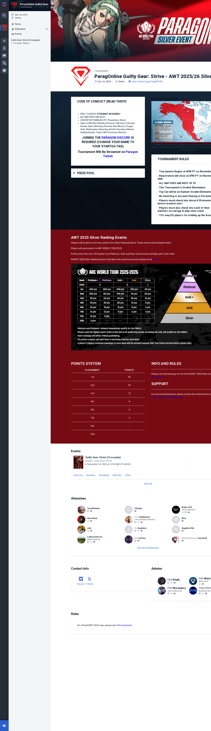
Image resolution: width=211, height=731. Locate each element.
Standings (104, 475)
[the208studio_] (91, 511)
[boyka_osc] (189, 512)
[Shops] (4, 56)
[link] (91, 511)
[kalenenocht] (138, 541)
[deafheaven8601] (141, 522)
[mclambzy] (174, 593)
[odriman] (135, 511)
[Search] (4, 15)
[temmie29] (183, 541)
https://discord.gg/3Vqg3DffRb (147, 81)
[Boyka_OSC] (183, 512)
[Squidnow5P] (138, 530)
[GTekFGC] (200, 593)
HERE (155, 259)
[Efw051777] (135, 530)
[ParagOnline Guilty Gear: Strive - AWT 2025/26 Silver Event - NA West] (4, 28)
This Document (124, 625)
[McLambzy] (168, 593)
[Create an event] (4, 41)
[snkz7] (91, 531)
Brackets (91, 475)
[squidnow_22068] (141, 531)
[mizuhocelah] (183, 521)
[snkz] (88, 530)
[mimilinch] (200, 584)
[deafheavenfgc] (135, 522)
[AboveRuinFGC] (88, 521)
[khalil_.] (174, 583)
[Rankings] (4, 48)
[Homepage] (4, 4)
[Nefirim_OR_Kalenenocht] (135, 540)
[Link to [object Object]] (82, 510)
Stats (128, 475)
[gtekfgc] (206, 593)
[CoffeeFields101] (88, 542)
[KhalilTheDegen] (171, 582)
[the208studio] (88, 511)
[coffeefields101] (94, 542)
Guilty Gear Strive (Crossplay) (103, 457)
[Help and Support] (4, 70)
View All (148, 484)
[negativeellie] (183, 531)
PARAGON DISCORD (115, 137)
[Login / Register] (4, 725)
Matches (117, 475)
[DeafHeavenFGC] (138, 522)
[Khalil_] (168, 582)
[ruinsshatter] (91, 521)
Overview (78, 475)
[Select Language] (4, 63)
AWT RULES (157, 377)
